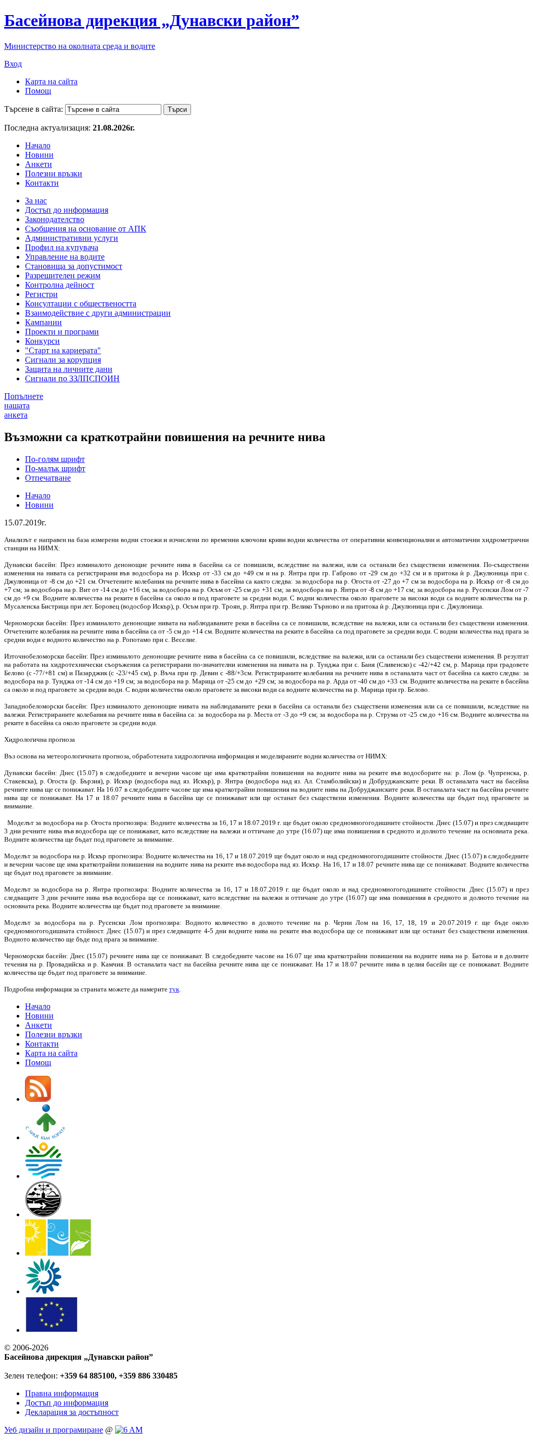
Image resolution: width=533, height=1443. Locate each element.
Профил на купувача (61, 247)
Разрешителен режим (62, 275)
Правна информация (61, 1393)
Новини (39, 154)
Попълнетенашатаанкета (23, 405)
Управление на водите (65, 256)
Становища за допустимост (73, 266)
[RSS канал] (38, 1098)
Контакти (42, 182)
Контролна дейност (59, 284)
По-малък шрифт (55, 468)
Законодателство (54, 219)
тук (174, 989)
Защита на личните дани (68, 369)
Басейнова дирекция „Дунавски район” (151, 20)
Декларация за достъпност (72, 1412)
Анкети (38, 164)
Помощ (38, 90)
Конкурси (42, 341)
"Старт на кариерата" (63, 350)
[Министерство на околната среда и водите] (43, 1175)
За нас (36, 200)
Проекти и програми (62, 331)
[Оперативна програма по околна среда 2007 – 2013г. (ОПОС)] (58, 1252)
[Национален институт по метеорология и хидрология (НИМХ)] (43, 1214)
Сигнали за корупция (63, 359)
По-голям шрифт (55, 459)
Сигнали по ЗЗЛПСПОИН (72, 378)
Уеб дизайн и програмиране (53, 1429)
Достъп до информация (66, 209)
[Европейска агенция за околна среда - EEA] (43, 1291)
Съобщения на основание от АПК (85, 228)
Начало (37, 145)
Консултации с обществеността (80, 303)
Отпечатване (48, 477)
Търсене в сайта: (33, 109)
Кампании (43, 322)
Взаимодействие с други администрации (98, 312)
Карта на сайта (51, 81)
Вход (13, 63)
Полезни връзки (53, 173)
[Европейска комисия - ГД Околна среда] (51, 1329)
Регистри (41, 294)
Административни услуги (71, 238)
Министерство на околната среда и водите (79, 46)
